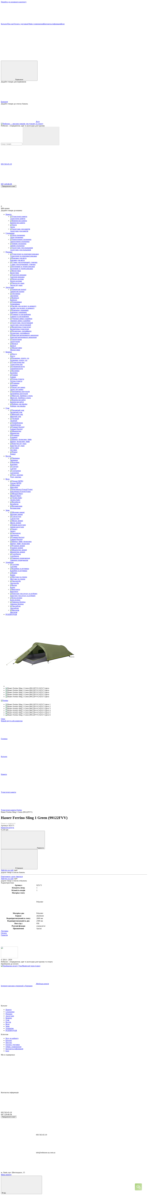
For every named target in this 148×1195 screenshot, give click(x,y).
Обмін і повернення (35, 24)
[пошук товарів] (41, 136)
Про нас (10, 24)
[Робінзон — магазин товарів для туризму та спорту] (9, 958)
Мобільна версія (42, 984)
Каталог (4, 24)
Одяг (7, 408)
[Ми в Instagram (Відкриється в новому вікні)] (122, 42)
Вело (7, 479)
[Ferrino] (4, 700)
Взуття (8, 456)
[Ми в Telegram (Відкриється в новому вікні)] (18, 60)
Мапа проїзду (6, 1175)
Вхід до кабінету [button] (12, 1038)
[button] (74, 14)
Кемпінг (9, 352)
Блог (63, 24)
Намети (9, 214)
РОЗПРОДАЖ (11, 614)
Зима (7, 510)
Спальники (10, 233)
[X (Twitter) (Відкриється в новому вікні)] (87, 42)
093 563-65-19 (6, 164)
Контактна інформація (52, 24)
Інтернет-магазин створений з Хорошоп (16, 986)
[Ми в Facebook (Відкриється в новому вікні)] (18, 42)
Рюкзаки (9, 252)
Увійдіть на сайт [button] (7, 870)
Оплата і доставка (21, 24)
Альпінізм (10, 562)
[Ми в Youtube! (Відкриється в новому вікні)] (53, 42)
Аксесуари (10, 287)
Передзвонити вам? (9, 186)
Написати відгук (7, 828)
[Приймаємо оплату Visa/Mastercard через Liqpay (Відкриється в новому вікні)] (20, 966)
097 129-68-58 (6, 184)
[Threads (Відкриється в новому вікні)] (53, 60)
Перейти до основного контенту (13, 2)
